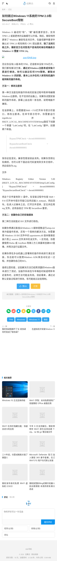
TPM (11, 319)
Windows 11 (34, 319)
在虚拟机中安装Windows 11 (43, 329)
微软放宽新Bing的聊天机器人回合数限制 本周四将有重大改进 (42, 486)
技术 (3, 9)
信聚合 (28, 3)
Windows (21, 319)
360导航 (28, 549)
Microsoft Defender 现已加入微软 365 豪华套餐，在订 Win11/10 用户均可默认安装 (42, 457)
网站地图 (34, 554)
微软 (46, 319)
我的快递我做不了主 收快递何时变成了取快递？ (14, 330)
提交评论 (48, 522)
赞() (30, 24)
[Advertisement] (28, 355)
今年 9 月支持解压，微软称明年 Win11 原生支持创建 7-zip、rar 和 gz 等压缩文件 (42, 429)
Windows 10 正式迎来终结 (13, 400)
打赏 (35, 286)
